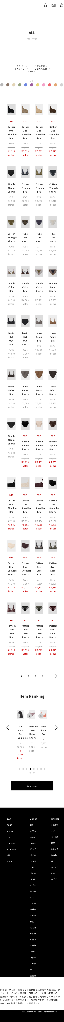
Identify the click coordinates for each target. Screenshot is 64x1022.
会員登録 (55, 825)
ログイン (55, 879)
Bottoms (11, 843)
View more (32, 785)
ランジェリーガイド (33, 867)
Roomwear (12, 849)
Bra (8, 837)
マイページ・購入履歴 (55, 837)
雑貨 (9, 855)
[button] (19, 769)
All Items (10, 831)
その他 (9, 861)
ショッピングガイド (33, 849)
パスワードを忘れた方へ (55, 867)
